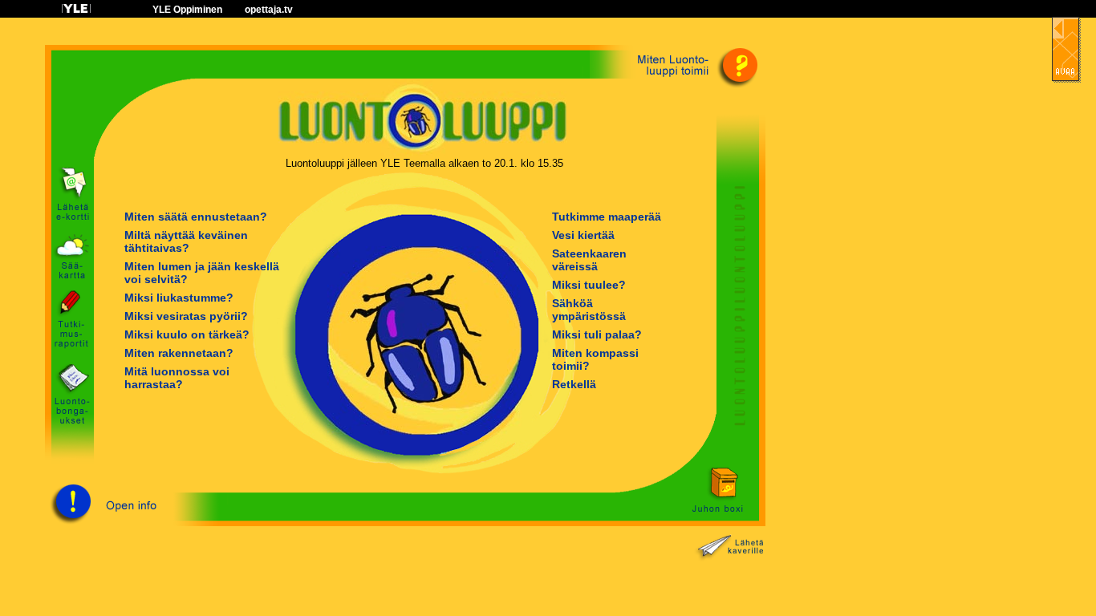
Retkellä (574, 384)
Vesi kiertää (583, 235)
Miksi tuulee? (589, 284)
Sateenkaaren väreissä (589, 260)
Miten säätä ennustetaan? (195, 216)
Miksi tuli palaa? (597, 334)
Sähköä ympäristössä (589, 309)
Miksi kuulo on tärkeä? (187, 334)
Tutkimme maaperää (606, 216)
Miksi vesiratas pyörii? (186, 316)
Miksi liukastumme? (178, 297)
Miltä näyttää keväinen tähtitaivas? (186, 241)
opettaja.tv (269, 9)
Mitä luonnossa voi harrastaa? (176, 378)
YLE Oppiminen (187, 9)
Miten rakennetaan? (178, 352)
